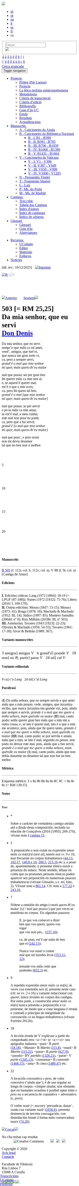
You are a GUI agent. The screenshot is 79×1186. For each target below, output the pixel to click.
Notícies (16, 260)
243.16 (15, 890)
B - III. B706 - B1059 (43, 145)
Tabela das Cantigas (33, 205)
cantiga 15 (37, 835)
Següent (29, 298)
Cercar (9, 1129)
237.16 (51, 932)
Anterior (11, 298)
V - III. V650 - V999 (42, 169)
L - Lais (24, 185)
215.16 (53, 862)
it (11, 23)
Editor (23, 248)
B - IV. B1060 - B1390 (44, 149)
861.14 (40, 886)
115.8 (55, 1048)
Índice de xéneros (31, 217)
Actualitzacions (30, 122)
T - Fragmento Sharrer (34, 181)
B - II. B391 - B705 (42, 142)
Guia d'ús (25, 229)
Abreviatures (28, 233)
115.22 (26, 1051)
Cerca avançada (13, 66)
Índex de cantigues (32, 213)
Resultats (25, 118)
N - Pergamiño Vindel (34, 177)
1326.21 (48, 1055)
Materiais (25, 252)
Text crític (26, 201)
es (12, 27)
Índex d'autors (29, 209)
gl (12, 11)
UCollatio (26, 244)
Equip (23, 114)
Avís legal (9, 1153)
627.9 (63, 1051)
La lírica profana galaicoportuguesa (43, 90)
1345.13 (26, 1059)
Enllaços (25, 256)
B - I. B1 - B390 (39, 138)
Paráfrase (6, 1184)
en (12, 19)
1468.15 (17, 1063)
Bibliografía (27, 106)
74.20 (24, 1121)
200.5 (42, 862)
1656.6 (51, 1109)
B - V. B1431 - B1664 (43, 153)
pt (12, 15)
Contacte (8, 1157)
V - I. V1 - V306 (40, 161)
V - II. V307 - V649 (42, 165)
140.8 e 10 (29, 862)
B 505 (6, 570)
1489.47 (54, 1063)
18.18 (16, 1048)
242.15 (34, 943)
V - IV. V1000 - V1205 (44, 173)
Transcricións (9, 1176)
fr (12, 31)
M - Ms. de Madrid (32, 193)
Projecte (25, 86)
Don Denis (17, 333)
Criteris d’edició (30, 102)
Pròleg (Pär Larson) (33, 82)
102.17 (15, 862)
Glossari (25, 225)
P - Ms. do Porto (30, 189)
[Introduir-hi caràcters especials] (7, 49)
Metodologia (28, 94)
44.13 (68, 858)
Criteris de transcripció (34, 98)
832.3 (38, 970)
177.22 (67, 886)
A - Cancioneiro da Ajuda (37, 130)
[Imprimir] (43, 267)
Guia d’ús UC (29, 110)
